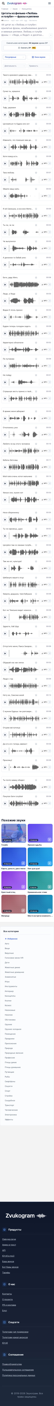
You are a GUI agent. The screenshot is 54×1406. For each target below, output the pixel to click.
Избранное (12, 939)
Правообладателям (12, 1364)
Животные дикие (12, 967)
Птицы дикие (11, 1062)
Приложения (10, 1043)
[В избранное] (36, 75)
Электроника (11, 1115)
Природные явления (14, 1053)
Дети (7, 962)
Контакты (7, 1294)
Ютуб (5, 1343)
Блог (4, 1310)
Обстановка (10, 1020)
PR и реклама (9, 1305)
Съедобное (10, 1100)
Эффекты (9, 1119)
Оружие (8, 1024)
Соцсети (8, 1086)
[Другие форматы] (49, 82)
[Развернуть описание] (51, 35)
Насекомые (10, 1010)
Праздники (9, 1038)
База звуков (8, 1261)
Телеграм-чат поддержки (15, 1331)
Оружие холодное (13, 1029)
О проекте (7, 1299)
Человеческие (11, 1110)
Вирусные (9, 953)
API (4, 1250)
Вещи (7, 948)
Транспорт (9, 1105)
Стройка (8, 1096)
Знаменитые (10, 977)
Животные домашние (14, 972)
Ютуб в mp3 (8, 1256)
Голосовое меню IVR (14, 958)
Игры (7, 981)
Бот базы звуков (10, 1267)
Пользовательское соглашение (18, 1369)
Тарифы (6, 1272)
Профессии (10, 1058)
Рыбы (7, 1077)
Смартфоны (10, 1081)
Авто (7, 943)
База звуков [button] (40, 57)
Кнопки (8, 1000)
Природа (9, 1048)
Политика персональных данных (18, 1375)
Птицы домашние (13, 1067)
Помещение (10, 1034)
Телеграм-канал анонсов (15, 1337)
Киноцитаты (10, 996)
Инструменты (11, 986)
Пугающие (9, 1072)
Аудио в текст (9, 1244)
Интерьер (9, 991)
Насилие (9, 1015)
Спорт (7, 1091)
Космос (8, 1005)
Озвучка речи (9, 1239)
